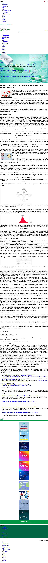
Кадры (4, 13)
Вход (47, 30)
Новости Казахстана (6, 4)
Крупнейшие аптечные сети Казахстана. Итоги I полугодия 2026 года (13, 70)
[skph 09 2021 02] (24, 195)
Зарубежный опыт (5, 12)
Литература (3, 48)
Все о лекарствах (5, 42)
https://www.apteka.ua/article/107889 (26, 375)
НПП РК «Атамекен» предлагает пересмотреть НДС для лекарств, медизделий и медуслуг (17, 64)
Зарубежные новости (6, 36)
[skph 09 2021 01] (6, 156)
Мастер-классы (5, 11)
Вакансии (4, 18)
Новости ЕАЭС (4, 527)
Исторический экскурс (6, 45)
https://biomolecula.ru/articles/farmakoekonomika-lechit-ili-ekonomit (27, 374)
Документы (3, 16)
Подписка (4, 21)
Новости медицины (6, 6)
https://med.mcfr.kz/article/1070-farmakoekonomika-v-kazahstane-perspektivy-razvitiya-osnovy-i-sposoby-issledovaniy (25, 380)
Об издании (3, 19)
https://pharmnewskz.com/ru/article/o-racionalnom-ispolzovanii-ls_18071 (24, 381)
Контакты (4, 20)
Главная (3, 33)
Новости (3, 3)
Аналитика (3, 14)
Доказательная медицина (7, 10)
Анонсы (3, 15)
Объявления (3, 17)
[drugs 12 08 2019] (6, 94)
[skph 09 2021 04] (24, 261)
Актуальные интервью (6, 39)
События (3, 532)
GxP (3, 9)
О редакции (5, 51)
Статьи (3, 7)
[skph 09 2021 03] (24, 219)
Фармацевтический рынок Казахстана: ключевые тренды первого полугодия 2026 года (17, 76)
